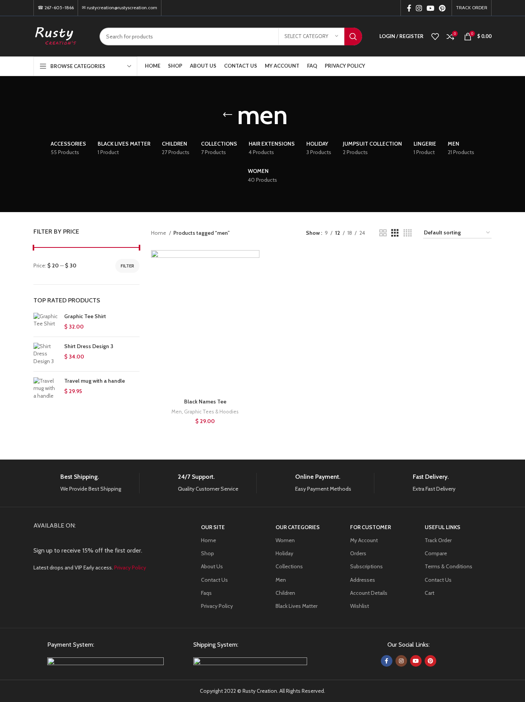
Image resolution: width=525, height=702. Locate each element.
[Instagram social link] (419, 8)
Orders (358, 553)
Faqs (206, 592)
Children (285, 592)
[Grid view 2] (383, 233)
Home (159, 232)
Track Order (438, 540)
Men (176, 411)
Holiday (284, 553)
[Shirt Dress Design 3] (45, 354)
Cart (429, 592)
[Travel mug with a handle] (45, 388)
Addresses (362, 579)
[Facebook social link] (409, 8)
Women (285, 540)
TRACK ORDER (471, 7)
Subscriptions (366, 566)
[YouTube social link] (430, 8)
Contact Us (214, 579)
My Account (364, 540)
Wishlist (359, 605)
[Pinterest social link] (442, 8)
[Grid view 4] (408, 233)
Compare (436, 553)
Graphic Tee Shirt (85, 316)
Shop (207, 553)
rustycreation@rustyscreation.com (122, 7)
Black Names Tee (205, 401)
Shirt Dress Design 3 (88, 346)
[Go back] (227, 115)
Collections (289, 566)
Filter (127, 266)
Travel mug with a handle (94, 380)
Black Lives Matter (296, 605)
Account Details (368, 592)
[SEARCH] (353, 36)
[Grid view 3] (395, 233)
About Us (212, 566)
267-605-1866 (59, 7)
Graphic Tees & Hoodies (211, 411)
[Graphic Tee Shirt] (45, 322)
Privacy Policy (217, 605)
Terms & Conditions (448, 566)
